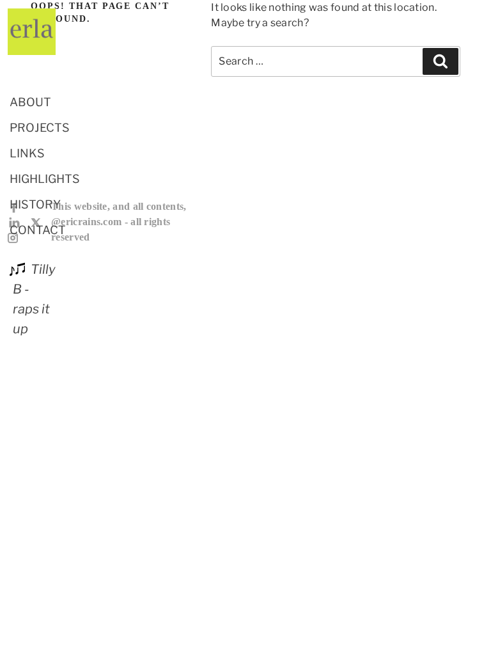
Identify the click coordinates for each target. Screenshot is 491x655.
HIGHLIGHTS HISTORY (45, 191)
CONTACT (38, 230)
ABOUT (30, 102)
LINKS (27, 153)
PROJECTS (40, 127)
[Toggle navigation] (25, 68)
